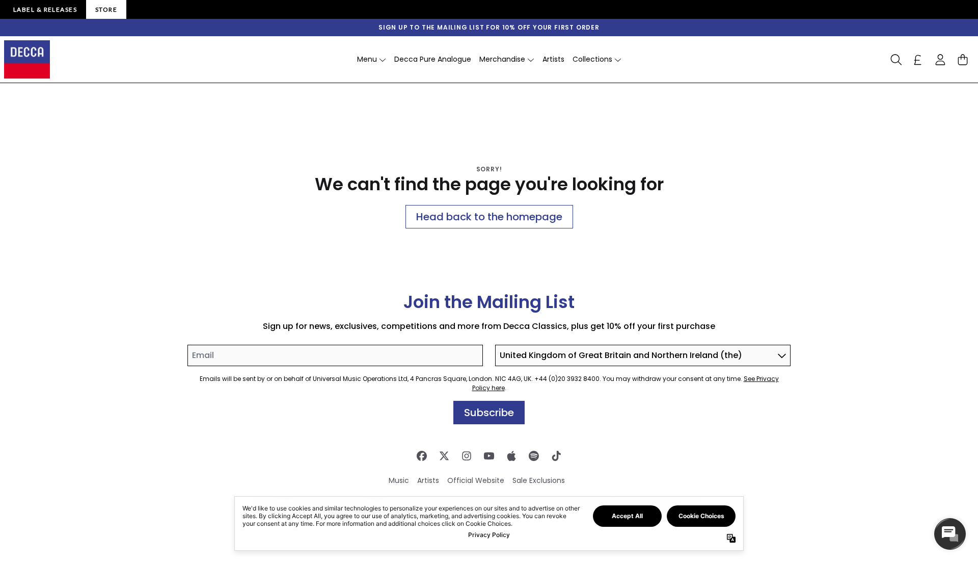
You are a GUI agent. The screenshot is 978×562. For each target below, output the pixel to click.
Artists (428, 480)
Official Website (475, 480)
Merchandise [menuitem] (502, 59)
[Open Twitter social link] (444, 456)
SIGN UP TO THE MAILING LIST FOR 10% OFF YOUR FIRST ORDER (489, 27)
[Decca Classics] (27, 59)
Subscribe (489, 412)
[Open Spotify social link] (534, 456)
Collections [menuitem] (592, 59)
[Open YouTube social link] (489, 456)
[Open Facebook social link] (422, 456)
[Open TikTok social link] (556, 456)
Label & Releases (45, 9)
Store (106, 9)
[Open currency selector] (918, 59)
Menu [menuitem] (367, 59)
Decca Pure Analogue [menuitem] (432, 59)
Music (399, 480)
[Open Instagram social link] (466, 456)
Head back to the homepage (489, 217)
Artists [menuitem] (553, 59)
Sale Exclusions (538, 480)
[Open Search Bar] (895, 60)
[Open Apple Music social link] (511, 456)
